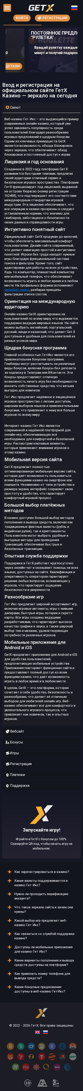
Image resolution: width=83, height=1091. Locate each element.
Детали (12, 66)
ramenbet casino (16, 290)
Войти (22, 18)
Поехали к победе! (41, 840)
